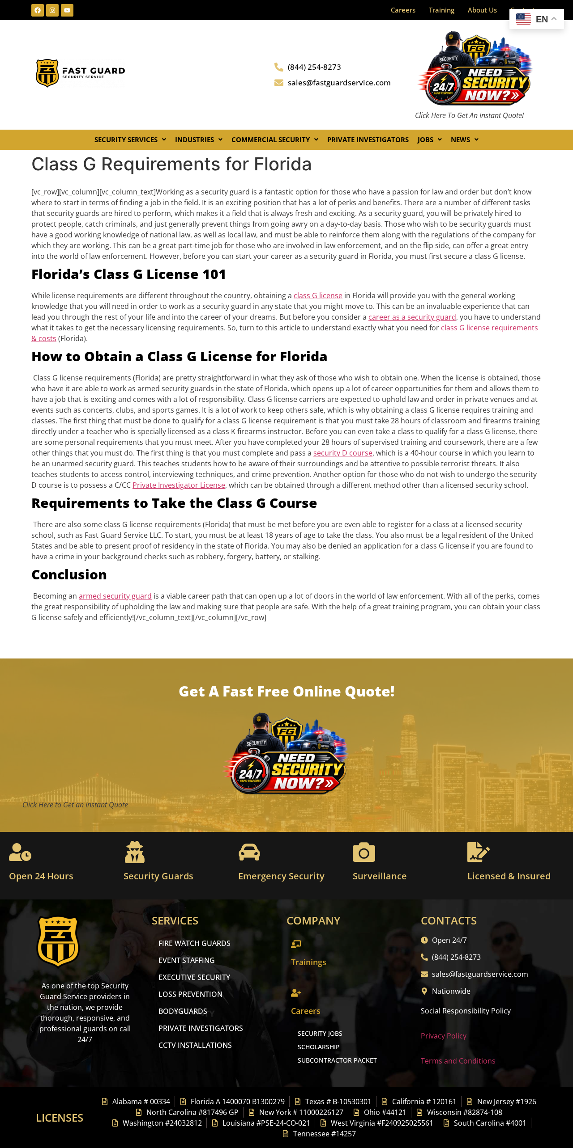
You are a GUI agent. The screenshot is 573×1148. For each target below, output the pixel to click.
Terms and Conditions (458, 1061)
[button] (130, 140)
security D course (342, 453)
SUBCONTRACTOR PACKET (337, 1060)
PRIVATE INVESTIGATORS (200, 1028)
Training (441, 9)
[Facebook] (37, 10)
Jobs (425, 139)
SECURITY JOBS (320, 1033)
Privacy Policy (443, 1036)
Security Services (126, 139)
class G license (318, 295)
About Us (482, 9)
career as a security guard (412, 317)
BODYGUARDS (182, 1011)
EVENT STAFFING (186, 960)
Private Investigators (368, 139)
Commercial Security (270, 139)
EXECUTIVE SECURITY (194, 977)
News (460, 139)
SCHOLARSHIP (319, 1046)
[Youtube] (67, 10)
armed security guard (115, 596)
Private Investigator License (179, 485)
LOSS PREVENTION (190, 994)
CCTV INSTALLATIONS (195, 1045)
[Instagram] (52, 10)
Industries (194, 139)
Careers (403, 9)
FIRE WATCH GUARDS (194, 943)
